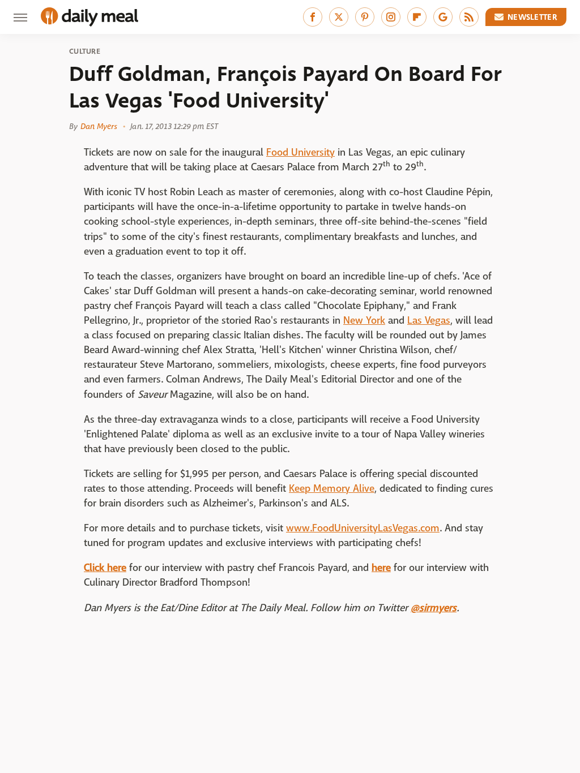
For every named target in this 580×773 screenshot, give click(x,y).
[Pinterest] (364, 17)
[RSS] (469, 17)
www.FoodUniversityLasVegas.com (363, 528)
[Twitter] (338, 17)
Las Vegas (428, 320)
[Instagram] (390, 17)
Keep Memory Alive (331, 488)
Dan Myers (98, 126)
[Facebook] (312, 17)
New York (364, 320)
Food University (300, 152)
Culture (84, 51)
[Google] (443, 17)
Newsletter (532, 17)
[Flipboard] (417, 17)
